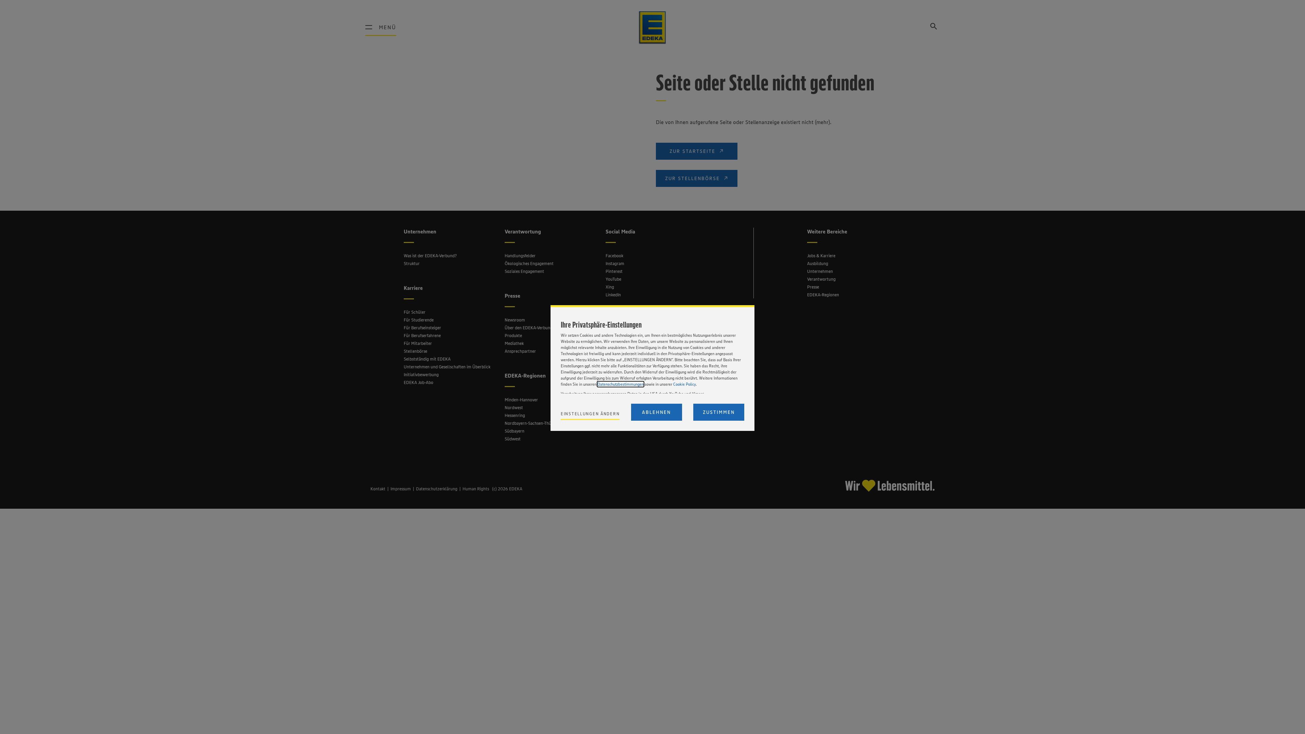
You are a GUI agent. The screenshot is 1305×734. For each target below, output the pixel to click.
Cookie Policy (684, 384)
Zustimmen (719, 412)
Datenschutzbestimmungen (620, 384)
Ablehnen (656, 412)
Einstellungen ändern (590, 413)
